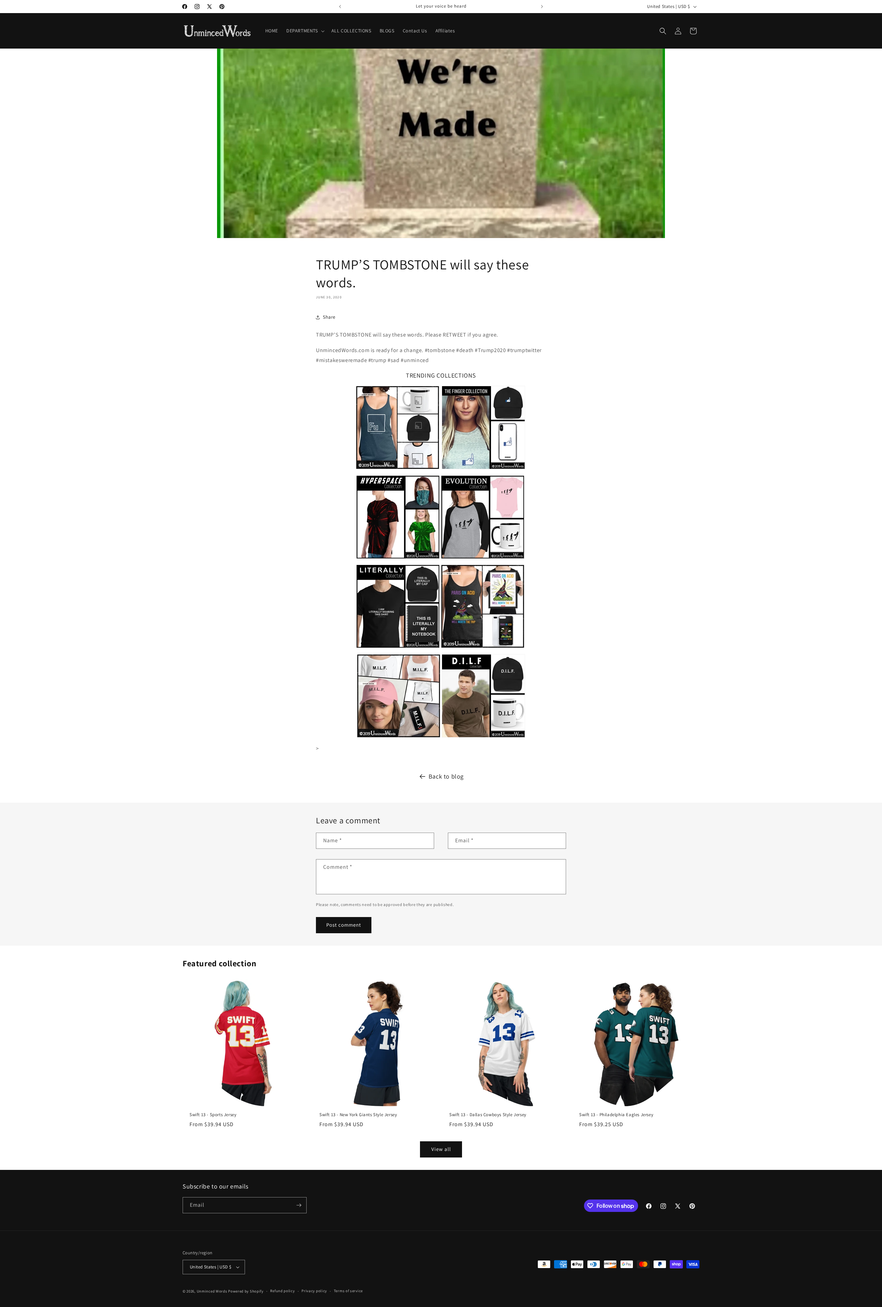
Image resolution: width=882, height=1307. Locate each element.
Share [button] (329, 317)
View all (441, 1149)
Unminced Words (212, 1291)
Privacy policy (314, 1290)
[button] (304, 30)
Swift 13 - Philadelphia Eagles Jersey (616, 1115)
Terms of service (348, 1290)
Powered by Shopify (246, 1291)
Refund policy (282, 1290)
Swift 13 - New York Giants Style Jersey (358, 1115)
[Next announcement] (542, 6)
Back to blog (446, 776)
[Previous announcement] (340, 6)
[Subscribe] (298, 1205)
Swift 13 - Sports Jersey (212, 1115)
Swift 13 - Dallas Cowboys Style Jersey (487, 1115)
